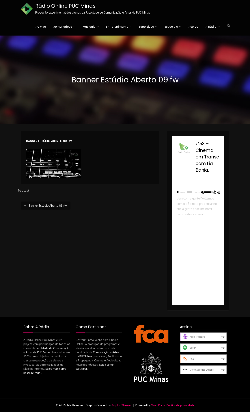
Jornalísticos (62, 27)
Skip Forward (219, 192)
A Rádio (211, 27)
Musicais (89, 27)
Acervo (193, 27)
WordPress (158, 405)
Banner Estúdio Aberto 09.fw (49, 141)
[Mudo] (202, 192)
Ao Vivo (41, 27)
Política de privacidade (181, 405)
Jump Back (214, 192)
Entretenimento (117, 27)
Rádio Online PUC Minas (65, 6)
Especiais (171, 27)
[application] (198, 192)
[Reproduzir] (178, 192)
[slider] (189, 192)
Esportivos (146, 27)
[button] (229, 26)
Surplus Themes (121, 405)
